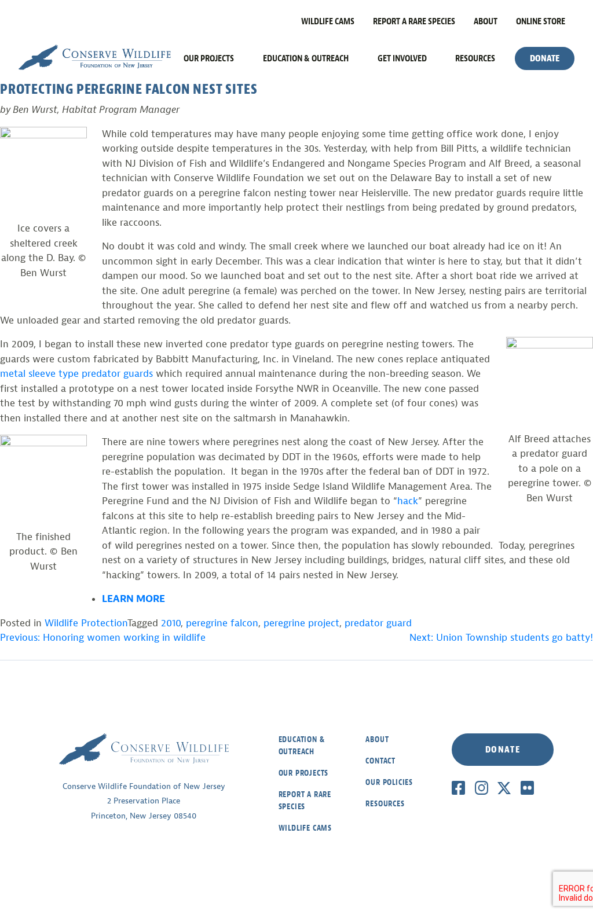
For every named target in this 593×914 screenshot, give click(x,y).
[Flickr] (527, 787)
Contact (380, 761)
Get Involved (402, 58)
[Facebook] (458, 787)
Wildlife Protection (86, 623)
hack (407, 501)
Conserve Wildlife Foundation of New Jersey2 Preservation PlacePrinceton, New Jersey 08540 (144, 801)
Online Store (540, 21)
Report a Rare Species (414, 21)
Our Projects (209, 58)
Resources (475, 58)
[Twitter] (504, 787)
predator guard (378, 623)
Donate (544, 58)
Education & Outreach (306, 58)
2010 (171, 623)
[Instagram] (481, 787)
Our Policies (389, 782)
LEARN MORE (133, 599)
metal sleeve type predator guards (78, 374)
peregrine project (301, 623)
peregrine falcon (222, 623)
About (485, 21)
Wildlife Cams (327, 21)
